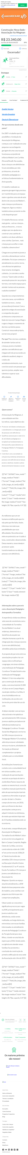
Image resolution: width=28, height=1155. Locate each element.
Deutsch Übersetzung (10, 119)
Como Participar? (13, 100)
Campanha (3, 100)
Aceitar (22, 5)
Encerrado (6, 48)
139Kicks (24, 48)
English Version (7, 109)
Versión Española (8, 114)
